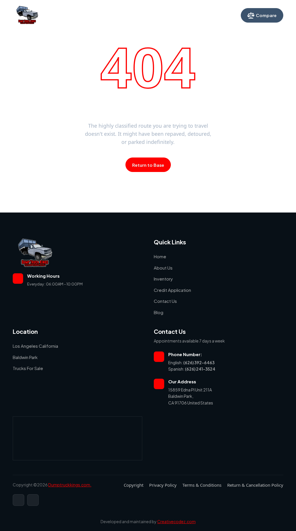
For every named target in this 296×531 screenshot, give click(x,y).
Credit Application (154, 15)
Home (72, 15)
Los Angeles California (35, 346)
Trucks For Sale (28, 368)
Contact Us (190, 15)
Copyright (133, 485)
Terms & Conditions (201, 485)
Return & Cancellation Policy (255, 485)
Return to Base (148, 165)
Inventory (119, 15)
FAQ (212, 15)
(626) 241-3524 (200, 368)
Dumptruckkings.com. (69, 484)
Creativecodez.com (176, 521)
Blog (158, 312)
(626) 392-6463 (198, 362)
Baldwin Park (25, 357)
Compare (266, 15)
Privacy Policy (163, 485)
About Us (94, 15)
